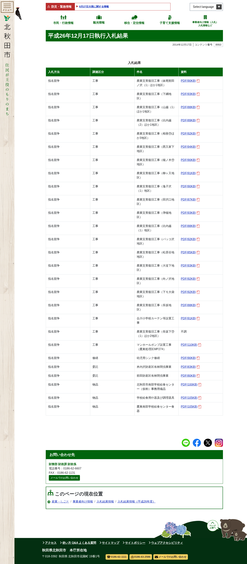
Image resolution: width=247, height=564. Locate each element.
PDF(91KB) (188, 173)
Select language (203, 6)
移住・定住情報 (134, 22)
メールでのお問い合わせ (64, 477)
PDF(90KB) (188, 80)
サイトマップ (110, 542)
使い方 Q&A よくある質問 (79, 542)
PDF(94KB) (188, 146)
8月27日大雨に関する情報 (94, 6)
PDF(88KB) (188, 107)
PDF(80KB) (188, 375)
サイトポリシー (135, 542)
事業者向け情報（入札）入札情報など (205, 24)
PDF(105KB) (189, 397)
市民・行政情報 (63, 22)
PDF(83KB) (188, 366)
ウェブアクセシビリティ (167, 542)
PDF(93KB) (188, 93)
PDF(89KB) (188, 120)
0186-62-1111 (119, 556)
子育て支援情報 (170, 22)
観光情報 (99, 22)
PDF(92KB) (188, 133)
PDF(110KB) (189, 344)
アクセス (51, 542)
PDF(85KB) (188, 252)
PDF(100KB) (189, 384)
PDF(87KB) (188, 199)
